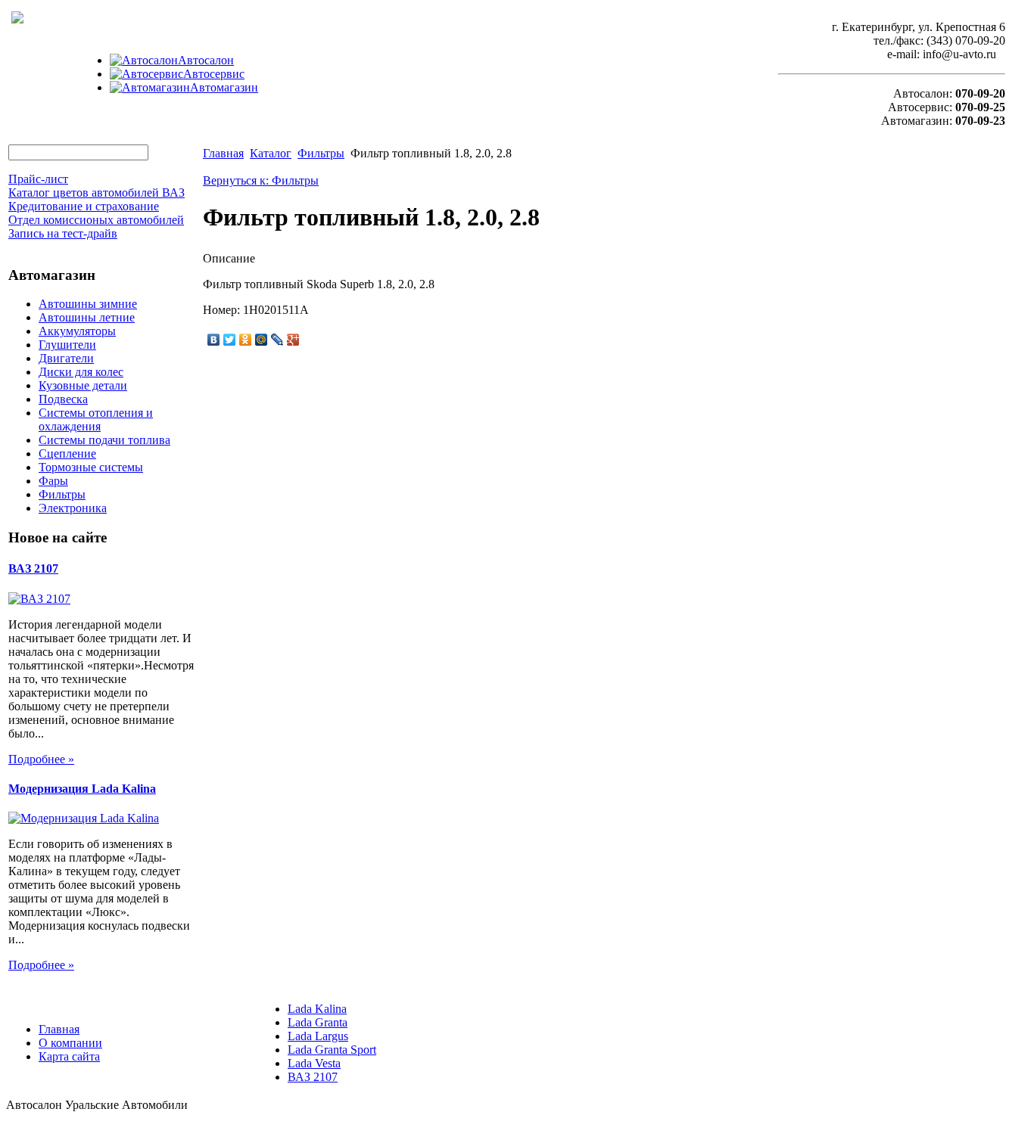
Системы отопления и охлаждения (96, 419)
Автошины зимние (88, 303)
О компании (70, 1042)
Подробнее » (41, 759)
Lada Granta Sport (332, 1049)
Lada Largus (318, 1036)
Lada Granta (317, 1022)
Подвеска (63, 399)
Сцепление (67, 453)
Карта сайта (69, 1056)
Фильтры (62, 494)
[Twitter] (230, 339)
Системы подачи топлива (104, 439)
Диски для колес (81, 371)
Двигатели (66, 358)
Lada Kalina (317, 1008)
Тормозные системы (91, 467)
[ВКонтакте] (214, 339)
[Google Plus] (293, 339)
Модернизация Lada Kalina (82, 788)
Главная (223, 153)
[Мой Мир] (261, 339)
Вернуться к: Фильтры (261, 180)
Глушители (67, 344)
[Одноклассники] (246, 339)
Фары (53, 480)
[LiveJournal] (277, 339)
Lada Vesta (314, 1063)
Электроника (73, 508)
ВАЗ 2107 (33, 568)
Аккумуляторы (77, 331)
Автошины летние (87, 317)
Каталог (270, 153)
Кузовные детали (83, 385)
